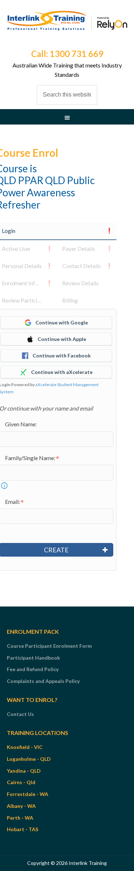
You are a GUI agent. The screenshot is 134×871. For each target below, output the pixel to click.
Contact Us (20, 714)
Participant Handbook (33, 658)
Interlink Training (67, 29)
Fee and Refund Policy (33, 669)
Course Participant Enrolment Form (49, 646)
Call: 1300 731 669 (67, 53)
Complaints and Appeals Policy (43, 681)
